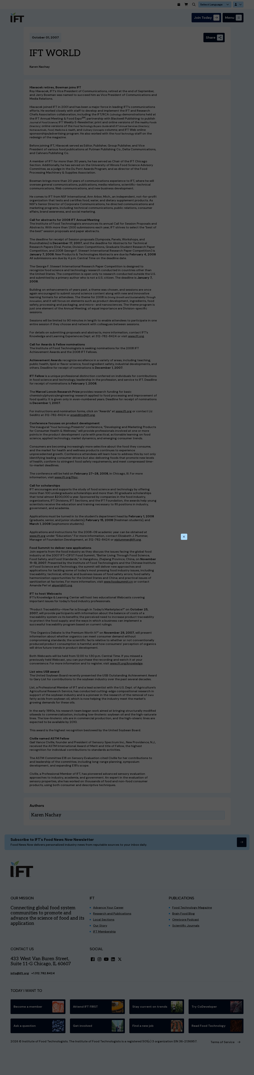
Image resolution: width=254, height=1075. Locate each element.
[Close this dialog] (184, 537)
